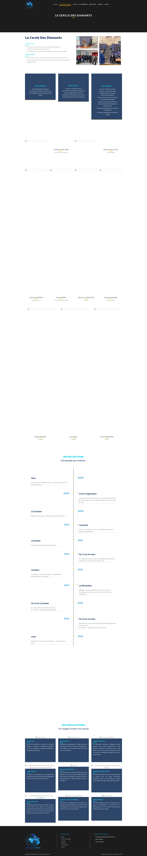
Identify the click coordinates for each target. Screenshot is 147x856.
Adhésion (100, 4)
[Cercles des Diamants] (29, 4)
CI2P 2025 (63, 841)
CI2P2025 (75, 4)
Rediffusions (92, 4)
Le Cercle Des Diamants (65, 4)
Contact (106, 4)
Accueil (55, 4)
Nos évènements (83, 4)
